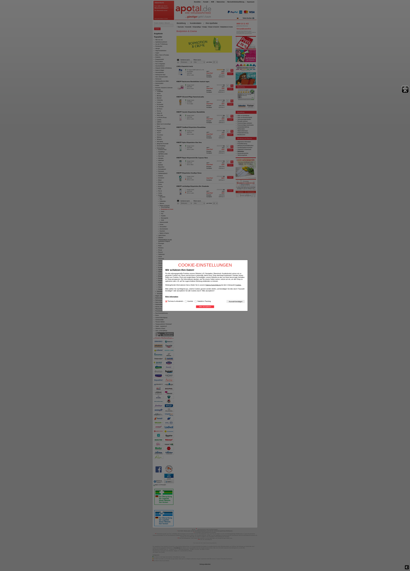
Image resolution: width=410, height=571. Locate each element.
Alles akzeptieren (205, 306)
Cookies (238, 285)
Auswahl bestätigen (235, 301)
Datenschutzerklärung (213, 285)
